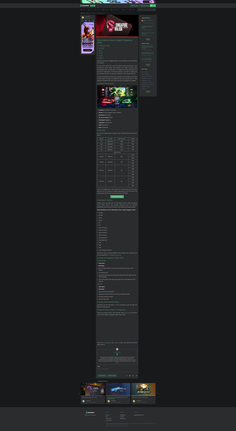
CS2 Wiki (122, 416)
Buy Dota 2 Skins (117, 196)
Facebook (108, 342)
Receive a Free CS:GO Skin (148, 21)
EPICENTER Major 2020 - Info (89, 397)
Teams (100, 50)
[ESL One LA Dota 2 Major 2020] (143, 389)
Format (101, 53)
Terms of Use (108, 418)
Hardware (106, 9)
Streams (101, 58)
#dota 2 (150, 76)
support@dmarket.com (139, 415)
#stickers (152, 84)
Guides (84, 9)
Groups (101, 55)
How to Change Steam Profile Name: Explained (147, 59)
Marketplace (122, 415)
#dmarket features (146, 74)
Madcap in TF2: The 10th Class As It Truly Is (148, 33)
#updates (150, 82)
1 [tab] (116, 405)
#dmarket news (145, 78)
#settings (144, 88)
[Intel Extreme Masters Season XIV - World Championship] (118, 389)
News (125, 9)
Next (156, 393)
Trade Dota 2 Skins (144, 5)
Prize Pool (101, 48)
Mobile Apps (122, 418)
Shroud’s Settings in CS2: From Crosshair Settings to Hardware (147, 46)
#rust (149, 80)
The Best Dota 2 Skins (115, 255)
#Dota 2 (99, 368)
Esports (132, 9)
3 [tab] (119, 405)
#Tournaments (105, 368)
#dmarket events (145, 84)
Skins (91, 9)
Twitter (116, 342)
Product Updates (116, 9)
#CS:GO (146, 72)
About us (108, 415)
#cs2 (143, 72)
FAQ (107, 416)
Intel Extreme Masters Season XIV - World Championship (117, 398)
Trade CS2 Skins (134, 5)
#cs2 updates (145, 82)
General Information (104, 45)
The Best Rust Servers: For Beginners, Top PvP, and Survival (147, 27)
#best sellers (144, 80)
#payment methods (146, 86)
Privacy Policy (109, 420)
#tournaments (145, 76)
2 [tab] (118, 405)
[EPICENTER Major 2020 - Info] (93, 389)
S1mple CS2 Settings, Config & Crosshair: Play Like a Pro (148, 53)
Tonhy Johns (87, 16)
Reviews (98, 9)
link (128, 312)
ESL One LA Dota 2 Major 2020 (140, 397)
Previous (79, 393)
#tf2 (150, 78)
